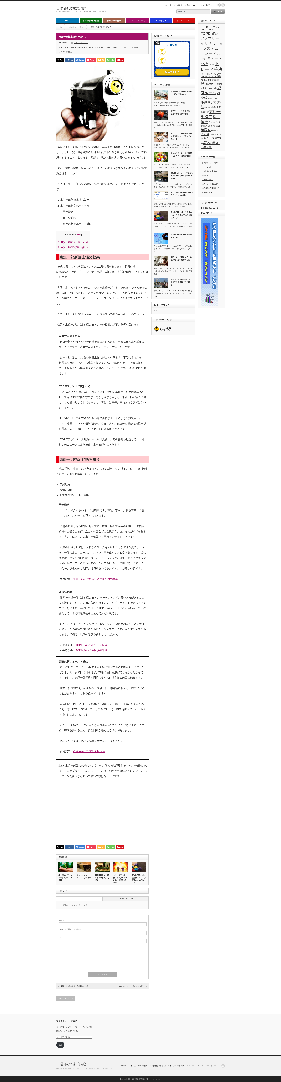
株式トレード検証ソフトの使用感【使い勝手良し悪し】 (181, 259)
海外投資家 (214, 125)
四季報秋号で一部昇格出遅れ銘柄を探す (102, 877)
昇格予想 (216, 107)
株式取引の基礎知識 (91, 21)
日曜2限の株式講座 (71, 8)
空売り (205, 134)
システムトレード (184, 21)
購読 (60, 1045)
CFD (203, 27)
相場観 (206, 130)
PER (203, 29)
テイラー (211, 64)
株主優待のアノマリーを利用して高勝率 (65, 877)
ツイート (157, 311)
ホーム (168, 5)
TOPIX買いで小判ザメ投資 (91, 645)
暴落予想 (205, 112)
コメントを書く (132, 47)
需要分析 (206, 147)
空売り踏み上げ (215, 134)
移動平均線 (215, 130)
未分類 (204, 175)
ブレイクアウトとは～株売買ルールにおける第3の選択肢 (120, 879)
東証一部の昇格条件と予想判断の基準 (95, 578)
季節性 (217, 98)
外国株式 (211, 98)
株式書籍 (213, 122)
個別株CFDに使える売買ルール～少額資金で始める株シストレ (139, 879)
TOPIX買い (71, 47)
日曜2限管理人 (67, 52)
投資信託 (207, 107)
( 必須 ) (64, 920)
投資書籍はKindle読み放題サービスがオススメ (181, 92)
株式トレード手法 (138, 21)
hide (79, 234)
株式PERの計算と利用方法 (89, 751)
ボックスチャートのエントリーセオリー (84, 877)
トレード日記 (205, 74)
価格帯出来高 (209, 80)
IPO (213, 27)
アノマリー (210, 38)
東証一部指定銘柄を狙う (73, 247)
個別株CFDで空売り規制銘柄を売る (181, 236)
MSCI (218, 27)
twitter (223, 5)
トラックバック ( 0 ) (125, 899)
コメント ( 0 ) (79, 899)
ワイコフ (208, 77)
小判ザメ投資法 (94, 47)
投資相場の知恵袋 (114, 21)
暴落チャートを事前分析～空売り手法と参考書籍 (181, 112)
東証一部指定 (106, 47)
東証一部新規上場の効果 (73, 242)
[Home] (60, 27)
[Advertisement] (102, 814)
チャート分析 (161, 21)
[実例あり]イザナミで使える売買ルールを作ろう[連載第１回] (182, 175)
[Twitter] (223, 1066)
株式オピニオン (192, 5)
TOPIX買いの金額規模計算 (91, 650)
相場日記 (179, 5)
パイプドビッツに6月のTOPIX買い (131, 986)
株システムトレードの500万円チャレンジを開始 (182, 194)
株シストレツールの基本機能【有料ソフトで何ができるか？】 (181, 136)
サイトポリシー (208, 5)
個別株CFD (211, 84)
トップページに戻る (66, 998)
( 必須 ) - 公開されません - (71, 929)
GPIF (208, 27)
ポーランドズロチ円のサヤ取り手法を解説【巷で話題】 (181, 282)
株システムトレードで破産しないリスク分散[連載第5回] (181, 156)
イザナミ (208, 43)
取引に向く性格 (210, 88)
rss (219, 5)
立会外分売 (208, 138)
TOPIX (63, 47)
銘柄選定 (116, 47)
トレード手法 (82, 47)
